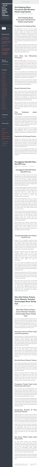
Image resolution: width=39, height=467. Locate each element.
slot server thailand (5, 141)
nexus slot (3, 134)
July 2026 (3, 74)
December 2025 (4, 88)
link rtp (31, 198)
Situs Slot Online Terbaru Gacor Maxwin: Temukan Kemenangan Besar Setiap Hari (25, 300)
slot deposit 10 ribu (5, 132)
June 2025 (3, 100)
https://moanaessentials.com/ (28, 28)
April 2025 (3, 104)
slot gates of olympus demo (6, 136)
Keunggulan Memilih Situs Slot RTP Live (25, 163)
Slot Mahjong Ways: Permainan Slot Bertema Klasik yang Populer (25, 9)
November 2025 (4, 90)
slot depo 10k (4, 128)
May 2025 (3, 102)
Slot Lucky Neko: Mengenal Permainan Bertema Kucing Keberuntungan (6, 42)
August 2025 (4, 96)
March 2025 (4, 106)
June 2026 (3, 76)
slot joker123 (4, 145)
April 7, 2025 (17, 305)
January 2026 (4, 86)
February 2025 (4, 108)
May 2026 (3, 78)
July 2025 (3, 98)
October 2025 (4, 92)
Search (3, 26)
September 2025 (4, 94)
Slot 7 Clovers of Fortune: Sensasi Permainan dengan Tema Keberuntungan (6, 49)
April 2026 (3, 80)
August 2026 (4, 72)
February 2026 (4, 84)
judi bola (3, 130)
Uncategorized (4, 117)
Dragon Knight (25, 166)
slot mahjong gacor (5, 143)
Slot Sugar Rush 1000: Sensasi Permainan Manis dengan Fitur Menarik (6, 38)
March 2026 (4, 82)
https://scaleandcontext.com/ (31, 60)
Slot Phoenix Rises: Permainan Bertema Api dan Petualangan (5, 53)
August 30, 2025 (18, 166)
